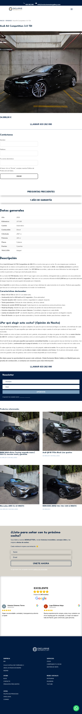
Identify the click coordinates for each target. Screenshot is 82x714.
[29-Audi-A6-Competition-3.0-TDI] (41, 112)
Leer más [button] (47, 622)
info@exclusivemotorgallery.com (49, 4)
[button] (76, 708)
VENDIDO (9, 20)
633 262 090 (30, 4)
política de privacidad (25, 397)
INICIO (2, 20)
